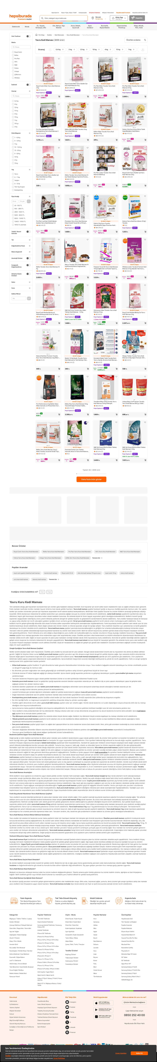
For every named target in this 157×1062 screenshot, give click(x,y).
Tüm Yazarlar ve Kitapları (129, 922)
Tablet (18, 919)
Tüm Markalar (97, 976)
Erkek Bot (68, 925)
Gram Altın (13, 928)
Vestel (95, 935)
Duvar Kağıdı (13, 970)
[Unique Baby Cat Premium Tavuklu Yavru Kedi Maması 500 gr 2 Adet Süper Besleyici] (134, 387)
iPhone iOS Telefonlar (44, 933)
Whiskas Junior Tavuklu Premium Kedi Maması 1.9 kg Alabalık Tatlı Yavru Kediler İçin (134, 268)
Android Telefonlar (43, 930)
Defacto (95, 944)
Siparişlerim (55, 12)
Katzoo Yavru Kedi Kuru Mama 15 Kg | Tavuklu (134, 222)
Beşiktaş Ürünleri (70, 954)
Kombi (11, 922)
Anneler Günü (14, 944)
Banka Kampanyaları (43, 1023)
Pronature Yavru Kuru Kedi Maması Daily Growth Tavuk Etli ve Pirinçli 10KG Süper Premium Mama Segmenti (77, 222)
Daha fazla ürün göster (91, 479)
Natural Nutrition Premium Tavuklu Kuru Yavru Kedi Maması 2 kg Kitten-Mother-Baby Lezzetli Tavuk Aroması (48, 357)
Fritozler (17, 938)
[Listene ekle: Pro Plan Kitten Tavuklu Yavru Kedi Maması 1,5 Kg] (116, 58)
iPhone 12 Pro (49, 959)
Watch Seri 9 (50, 975)
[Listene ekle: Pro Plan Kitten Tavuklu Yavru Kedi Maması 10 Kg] (145, 58)
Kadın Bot (75, 925)
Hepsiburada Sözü (127, 919)
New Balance (97, 941)
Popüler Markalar (126, 928)
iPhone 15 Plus (49, 949)
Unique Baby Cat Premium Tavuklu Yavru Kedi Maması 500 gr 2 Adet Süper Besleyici (133, 402)
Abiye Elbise (69, 941)
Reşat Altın (20, 928)
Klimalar (17, 922)
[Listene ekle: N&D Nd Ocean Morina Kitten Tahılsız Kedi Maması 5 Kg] (116, 422)
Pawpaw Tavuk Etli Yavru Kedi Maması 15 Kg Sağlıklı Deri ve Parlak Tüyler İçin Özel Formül (106, 268)
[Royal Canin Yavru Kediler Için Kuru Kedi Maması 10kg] (134, 158)
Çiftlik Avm (17, 74)
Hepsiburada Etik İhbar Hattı (134, 1023)
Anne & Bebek (22, 964)
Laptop (29, 919)
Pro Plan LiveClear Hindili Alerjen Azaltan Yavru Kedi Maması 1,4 (46, 222)
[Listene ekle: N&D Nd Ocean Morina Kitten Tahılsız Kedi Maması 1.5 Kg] (145, 422)
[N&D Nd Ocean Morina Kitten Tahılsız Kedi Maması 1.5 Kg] (134, 433)
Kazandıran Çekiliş (127, 947)
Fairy (95, 964)
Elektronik (18, 960)
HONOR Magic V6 (126, 980)
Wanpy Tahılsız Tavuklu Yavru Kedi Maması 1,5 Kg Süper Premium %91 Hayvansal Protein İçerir (133, 357)
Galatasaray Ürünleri (71, 961)
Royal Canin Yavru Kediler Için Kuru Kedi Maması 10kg (133, 173)
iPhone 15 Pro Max (52, 953)
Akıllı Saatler (41, 972)
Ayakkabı (79, 928)
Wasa (95, 973)
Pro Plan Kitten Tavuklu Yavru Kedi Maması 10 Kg (133, 87)
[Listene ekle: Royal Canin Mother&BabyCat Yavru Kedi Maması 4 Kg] (145, 285)
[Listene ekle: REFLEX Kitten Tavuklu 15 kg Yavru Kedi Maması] (87, 104)
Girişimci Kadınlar (94, 12)
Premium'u (22, 19)
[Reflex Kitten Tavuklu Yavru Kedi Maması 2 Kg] (105, 115)
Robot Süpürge (21, 935)
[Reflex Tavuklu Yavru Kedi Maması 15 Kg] (48, 250)
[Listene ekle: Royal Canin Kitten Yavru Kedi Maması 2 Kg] (58, 58)
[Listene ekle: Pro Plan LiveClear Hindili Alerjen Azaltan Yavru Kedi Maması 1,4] (58, 196)
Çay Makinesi (25, 954)
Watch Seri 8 (41, 975)
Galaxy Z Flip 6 (42, 978)
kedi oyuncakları (101, 752)
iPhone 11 (48, 956)
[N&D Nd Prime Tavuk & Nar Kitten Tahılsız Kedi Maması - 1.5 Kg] (77, 296)
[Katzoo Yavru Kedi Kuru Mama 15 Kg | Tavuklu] (134, 207)
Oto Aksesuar (21, 947)
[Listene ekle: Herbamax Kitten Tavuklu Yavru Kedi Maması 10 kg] (116, 285)
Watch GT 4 (41, 983)
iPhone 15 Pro (41, 953)
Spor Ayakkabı (69, 931)
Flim (15, 941)
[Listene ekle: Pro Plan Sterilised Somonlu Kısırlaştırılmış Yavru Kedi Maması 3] (58, 104)
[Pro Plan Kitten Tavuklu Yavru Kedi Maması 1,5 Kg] (105, 69)
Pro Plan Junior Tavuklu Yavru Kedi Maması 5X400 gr (105, 173)
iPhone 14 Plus (49, 943)
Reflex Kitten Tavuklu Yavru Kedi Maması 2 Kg (104, 132)
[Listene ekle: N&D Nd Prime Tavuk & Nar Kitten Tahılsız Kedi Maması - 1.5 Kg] (87, 285)
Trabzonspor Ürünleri (71, 958)
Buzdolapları (13, 951)
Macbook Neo (125, 944)
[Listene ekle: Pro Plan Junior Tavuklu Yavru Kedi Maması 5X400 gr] (116, 147)
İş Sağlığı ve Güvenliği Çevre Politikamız (22, 1027)
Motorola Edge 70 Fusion (129, 954)
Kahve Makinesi (14, 954)
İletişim (12, 1030)
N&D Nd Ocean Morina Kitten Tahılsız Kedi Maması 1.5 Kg (134, 448)
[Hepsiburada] (20, 16)
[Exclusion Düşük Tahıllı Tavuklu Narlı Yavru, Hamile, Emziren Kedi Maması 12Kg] (105, 342)
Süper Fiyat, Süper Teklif (68, 12)
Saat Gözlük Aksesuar (26, 967)
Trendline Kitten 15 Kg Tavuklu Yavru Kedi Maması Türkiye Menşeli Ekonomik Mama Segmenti (105, 402)
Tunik (76, 944)
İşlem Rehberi (41, 1027)
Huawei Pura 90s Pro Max (129, 938)
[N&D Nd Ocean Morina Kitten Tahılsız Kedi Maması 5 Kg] (105, 433)
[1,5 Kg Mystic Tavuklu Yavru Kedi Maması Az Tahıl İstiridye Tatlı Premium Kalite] (77, 342)
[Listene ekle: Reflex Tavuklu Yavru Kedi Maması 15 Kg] (58, 239)
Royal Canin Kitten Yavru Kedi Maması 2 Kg (48, 87)
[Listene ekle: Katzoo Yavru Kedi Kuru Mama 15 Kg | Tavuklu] (145, 196)
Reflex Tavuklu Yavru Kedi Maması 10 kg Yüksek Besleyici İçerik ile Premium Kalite (77, 176)
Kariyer (12, 1014)
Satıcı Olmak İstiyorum (44, 1004)
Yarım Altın (28, 928)
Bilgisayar (13, 919)
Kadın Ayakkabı (70, 928)
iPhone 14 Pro (41, 946)
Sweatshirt (68, 935)
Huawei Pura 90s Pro (127, 941)
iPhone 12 (40, 959)
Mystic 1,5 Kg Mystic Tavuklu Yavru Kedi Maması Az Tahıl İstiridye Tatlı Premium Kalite (76, 359)
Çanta (67, 944)
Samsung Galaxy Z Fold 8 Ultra (130, 970)
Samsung (96, 922)
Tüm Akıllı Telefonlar (43, 919)
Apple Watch (50, 972)
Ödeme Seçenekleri (43, 1020)
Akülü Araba (13, 964)
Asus (94, 951)
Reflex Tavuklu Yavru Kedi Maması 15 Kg (48, 268)
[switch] (28, 36)
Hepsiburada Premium (123, 12)
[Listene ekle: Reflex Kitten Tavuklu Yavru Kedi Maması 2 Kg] (116, 104)
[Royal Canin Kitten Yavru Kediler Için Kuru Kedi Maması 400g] (48, 158)
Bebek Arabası (14, 973)
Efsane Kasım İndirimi (127, 931)
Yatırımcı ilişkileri (15, 1007)
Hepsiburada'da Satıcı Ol (139, 12)
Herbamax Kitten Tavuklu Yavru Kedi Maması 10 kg (105, 311)
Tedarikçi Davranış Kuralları (45, 1011)
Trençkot (81, 944)
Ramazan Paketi (15, 976)
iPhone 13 (40, 965)
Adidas (95, 925)
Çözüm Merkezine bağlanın (134, 1002)
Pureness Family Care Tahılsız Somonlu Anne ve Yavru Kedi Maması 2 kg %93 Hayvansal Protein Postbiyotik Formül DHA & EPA (76, 450)
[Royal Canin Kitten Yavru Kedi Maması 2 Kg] (48, 69)
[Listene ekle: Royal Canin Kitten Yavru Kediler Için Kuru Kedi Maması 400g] (58, 147)
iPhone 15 (40, 949)
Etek (71, 944)
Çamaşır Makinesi (15, 925)
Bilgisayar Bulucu (51, 983)
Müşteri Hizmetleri (108, 12)
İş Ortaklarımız (14, 1004)
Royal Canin (18, 52)
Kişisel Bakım (21, 957)
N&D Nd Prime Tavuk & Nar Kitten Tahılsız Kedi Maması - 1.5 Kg (75, 311)
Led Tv (12, 960)
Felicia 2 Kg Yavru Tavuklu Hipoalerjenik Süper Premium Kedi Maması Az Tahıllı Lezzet (104, 224)
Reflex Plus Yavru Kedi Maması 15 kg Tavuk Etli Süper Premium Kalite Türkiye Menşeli (76, 405)
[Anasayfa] (36, 35)
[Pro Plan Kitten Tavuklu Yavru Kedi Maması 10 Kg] (134, 69)
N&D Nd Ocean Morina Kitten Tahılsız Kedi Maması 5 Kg (105, 448)
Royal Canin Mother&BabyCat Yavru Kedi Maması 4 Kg (133, 313)
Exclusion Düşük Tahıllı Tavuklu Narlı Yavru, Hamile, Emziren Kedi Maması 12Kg (105, 359)
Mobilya (21, 970)
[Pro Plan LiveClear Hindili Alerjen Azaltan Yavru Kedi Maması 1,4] (48, 207)
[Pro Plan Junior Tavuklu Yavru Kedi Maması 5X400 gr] (105, 158)
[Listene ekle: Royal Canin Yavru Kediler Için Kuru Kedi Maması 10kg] (145, 147)
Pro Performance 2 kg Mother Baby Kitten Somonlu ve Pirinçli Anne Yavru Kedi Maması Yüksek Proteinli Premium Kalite (47, 405)
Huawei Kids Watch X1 (128, 935)
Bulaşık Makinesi (27, 925)
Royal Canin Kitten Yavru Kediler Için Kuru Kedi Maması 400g (47, 176)
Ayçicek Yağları (14, 931)
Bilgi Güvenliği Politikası (17, 1020)
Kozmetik (12, 957)
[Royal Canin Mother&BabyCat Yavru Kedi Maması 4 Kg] (134, 296)
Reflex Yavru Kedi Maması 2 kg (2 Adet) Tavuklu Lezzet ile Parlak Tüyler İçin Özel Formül (48, 450)
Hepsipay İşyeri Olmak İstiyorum (47, 1007)
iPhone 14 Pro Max (53, 946)
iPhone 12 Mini (41, 962)
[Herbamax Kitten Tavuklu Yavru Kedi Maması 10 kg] (105, 296)
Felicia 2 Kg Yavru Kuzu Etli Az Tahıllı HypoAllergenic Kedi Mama (133, 130)
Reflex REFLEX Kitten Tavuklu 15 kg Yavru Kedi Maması (76, 130)
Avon (95, 919)
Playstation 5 (125, 951)
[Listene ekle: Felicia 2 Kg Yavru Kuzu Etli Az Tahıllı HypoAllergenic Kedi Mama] (145, 104)
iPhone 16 (40, 936)
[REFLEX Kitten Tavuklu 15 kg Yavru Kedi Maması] (77, 115)
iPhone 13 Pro (49, 965)
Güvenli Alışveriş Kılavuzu (17, 1023)
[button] (29, 201)
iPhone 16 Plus (49, 936)
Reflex (16, 55)
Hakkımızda (13, 1001)
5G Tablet (124, 957)
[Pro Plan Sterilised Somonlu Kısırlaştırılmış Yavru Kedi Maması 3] (48, 115)
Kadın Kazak (78, 919)
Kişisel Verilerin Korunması (17, 1017)
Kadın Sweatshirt (78, 935)
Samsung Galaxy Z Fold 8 (129, 967)
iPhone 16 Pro (41, 940)
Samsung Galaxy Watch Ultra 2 (130, 976)
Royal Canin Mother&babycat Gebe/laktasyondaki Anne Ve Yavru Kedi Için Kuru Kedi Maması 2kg (47, 313)
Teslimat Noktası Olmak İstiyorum (47, 1017)
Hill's (15, 62)
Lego (95, 954)
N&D (15, 65)
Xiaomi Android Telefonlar (45, 922)
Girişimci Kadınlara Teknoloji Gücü (47, 1014)
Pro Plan (17, 58)
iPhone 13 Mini (54, 969)
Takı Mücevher (14, 967)
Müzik (19, 941)
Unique (16, 71)
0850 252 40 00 (134, 1015)
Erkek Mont (68, 922)
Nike (94, 928)
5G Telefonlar (125, 960)
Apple (95, 931)
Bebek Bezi (23, 973)
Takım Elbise (69, 938)
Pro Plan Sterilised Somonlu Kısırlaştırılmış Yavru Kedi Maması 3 (47, 130)
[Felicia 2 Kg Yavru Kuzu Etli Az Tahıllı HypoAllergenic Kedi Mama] (134, 115)
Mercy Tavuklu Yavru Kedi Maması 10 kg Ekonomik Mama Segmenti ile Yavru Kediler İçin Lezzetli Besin (76, 265)
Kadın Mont (77, 922)
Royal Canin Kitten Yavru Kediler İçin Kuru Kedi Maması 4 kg (76, 84)
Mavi (95, 967)
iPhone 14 (40, 943)
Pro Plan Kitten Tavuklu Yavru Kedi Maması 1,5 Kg (104, 87)
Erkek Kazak (69, 919)
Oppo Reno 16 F (126, 964)
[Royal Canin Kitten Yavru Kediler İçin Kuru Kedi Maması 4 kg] (77, 69)
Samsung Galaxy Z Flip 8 (128, 973)
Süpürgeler (13, 935)
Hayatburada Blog (43, 1001)
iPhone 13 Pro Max (43, 969)
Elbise (76, 938)
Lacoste (95, 947)
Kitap (11, 941)
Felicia (16, 68)
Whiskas (17, 78)
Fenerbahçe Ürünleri (71, 964)
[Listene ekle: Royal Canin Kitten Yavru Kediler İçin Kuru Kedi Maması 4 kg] (87, 58)
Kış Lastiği (13, 947)
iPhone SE (40, 956)
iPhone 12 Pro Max (53, 962)
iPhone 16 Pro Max (52, 940)
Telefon (24, 919)
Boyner (95, 957)
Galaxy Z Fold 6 (52, 978)
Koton (95, 960)
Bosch (95, 938)
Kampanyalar (83, 12)
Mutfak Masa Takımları (25, 951)
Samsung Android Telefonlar (46, 925)
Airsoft (11, 938)
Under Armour (97, 970)
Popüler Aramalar (126, 925)
